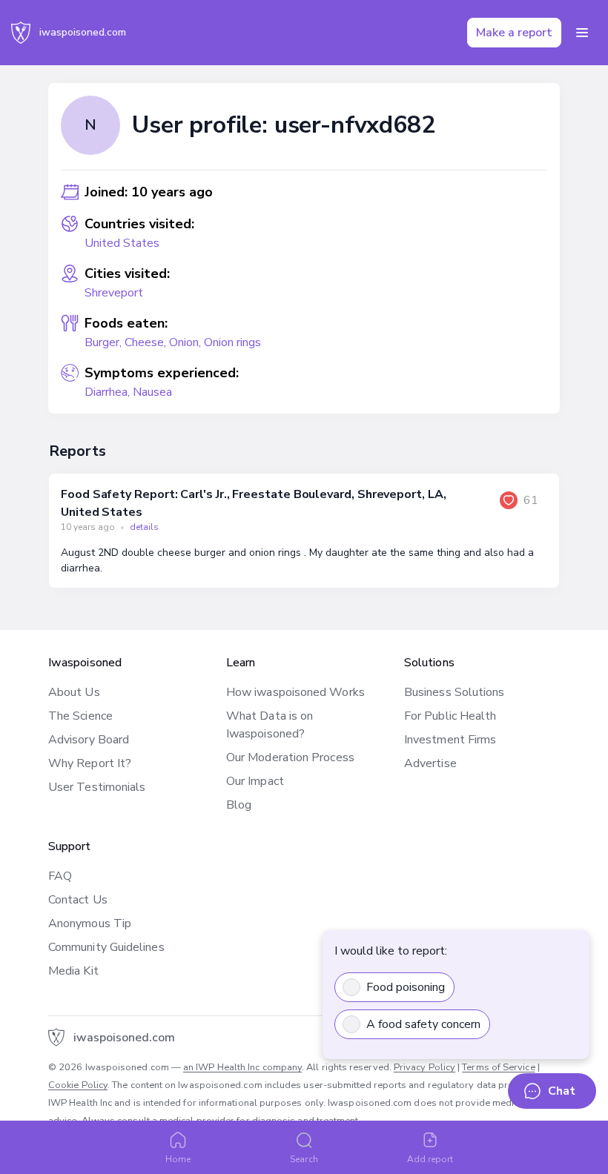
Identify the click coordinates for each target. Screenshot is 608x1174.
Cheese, (147, 342)
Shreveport (114, 293)
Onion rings (232, 342)
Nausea (152, 392)
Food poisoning (405, 987)
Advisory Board (88, 740)
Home (178, 1159)
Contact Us (78, 900)
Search (303, 1159)
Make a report (514, 32)
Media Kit (73, 971)
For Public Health (450, 716)
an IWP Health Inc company (242, 1067)
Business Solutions (454, 692)
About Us (74, 692)
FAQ (60, 876)
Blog (238, 805)
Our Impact (255, 781)
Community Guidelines (106, 947)
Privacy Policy (424, 1067)
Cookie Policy (78, 1085)
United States (122, 243)
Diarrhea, (109, 392)
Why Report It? (89, 763)
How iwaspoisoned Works (295, 692)
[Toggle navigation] (582, 32)
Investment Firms (450, 740)
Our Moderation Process (290, 757)
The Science (80, 716)
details (144, 527)
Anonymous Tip (89, 923)
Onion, (186, 342)
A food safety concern (423, 1024)
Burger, (105, 342)
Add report (430, 1159)
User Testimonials (96, 787)
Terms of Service (498, 1067)
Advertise (430, 763)
